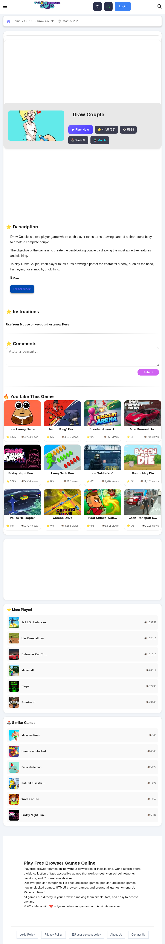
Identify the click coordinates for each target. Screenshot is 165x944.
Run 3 (41, 892)
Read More (22, 289)
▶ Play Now (80, 129)
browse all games (107, 887)
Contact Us (138, 934)
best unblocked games (83, 882)
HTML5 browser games (72, 887)
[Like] (97, 6)
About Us (116, 934)
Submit (148, 372)
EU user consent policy (86, 934)
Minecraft (30, 892)
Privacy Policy (53, 934)
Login (123, 6)
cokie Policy (27, 934)
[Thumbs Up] (108, 6)
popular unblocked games (118, 882)
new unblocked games (39, 887)
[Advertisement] (82, 570)
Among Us (128, 887)
